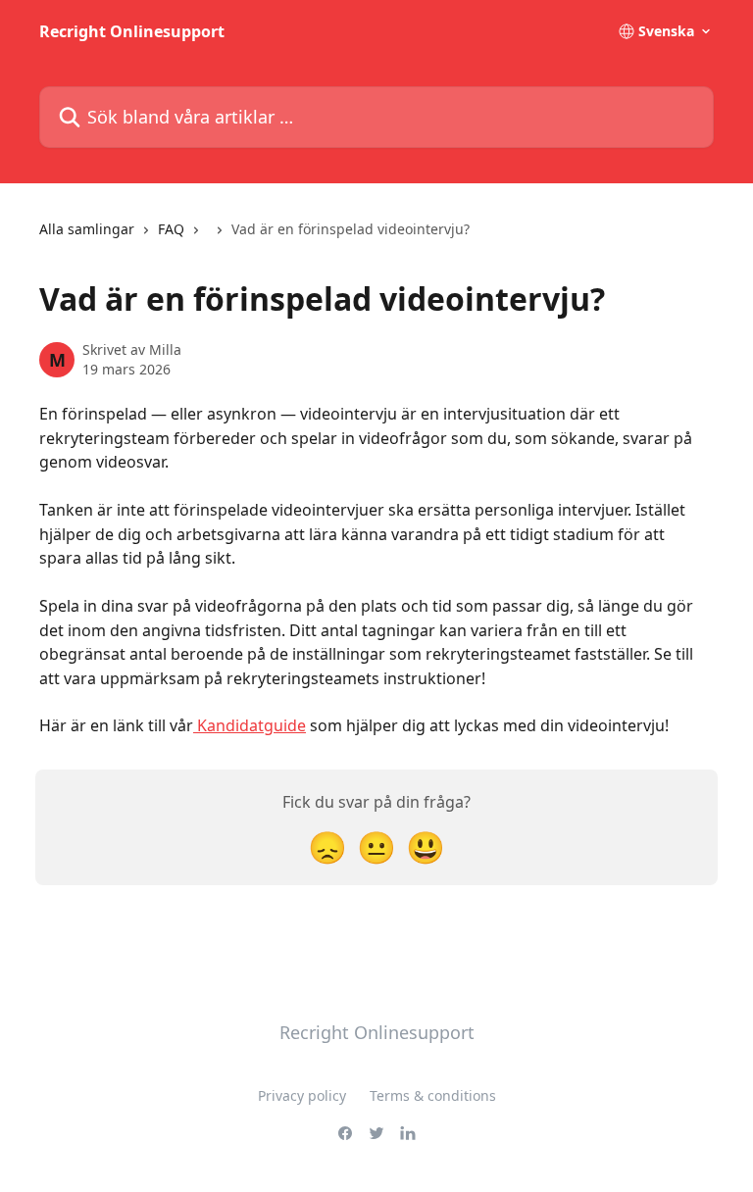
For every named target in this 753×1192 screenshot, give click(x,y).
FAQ (171, 229)
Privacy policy (302, 1095)
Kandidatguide (249, 725)
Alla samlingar (86, 229)
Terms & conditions (433, 1095)
